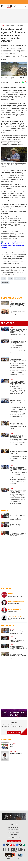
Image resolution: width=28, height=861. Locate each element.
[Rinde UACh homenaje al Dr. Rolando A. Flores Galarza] (5, 426)
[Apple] (20, 845)
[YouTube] (11, 845)
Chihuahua (5, 282)
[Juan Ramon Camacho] (4, 618)
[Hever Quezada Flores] (4, 610)
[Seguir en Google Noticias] (25, 82)
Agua (3, 278)
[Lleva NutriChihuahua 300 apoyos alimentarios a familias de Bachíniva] (5, 367)
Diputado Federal (20, 278)
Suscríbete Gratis (14, 732)
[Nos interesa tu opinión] (14, 816)
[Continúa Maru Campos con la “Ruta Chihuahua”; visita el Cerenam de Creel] (5, 347)
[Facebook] (4, 845)
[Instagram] (14, 845)
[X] (7, 845)
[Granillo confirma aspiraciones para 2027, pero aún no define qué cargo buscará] (5, 497)
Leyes (10, 278)
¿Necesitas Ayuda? (14, 841)
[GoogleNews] (17, 845)
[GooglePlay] (24, 845)
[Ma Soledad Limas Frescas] (4, 602)
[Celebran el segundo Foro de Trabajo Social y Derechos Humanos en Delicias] (5, 440)
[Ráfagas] (4, 595)
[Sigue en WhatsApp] (23, 82)
